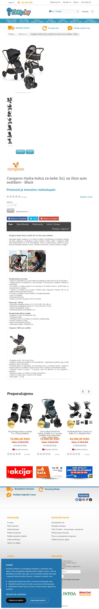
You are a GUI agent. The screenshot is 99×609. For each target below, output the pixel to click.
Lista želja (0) (86, 2)
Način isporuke (13, 526)
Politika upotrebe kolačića (17, 536)
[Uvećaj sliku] (15, 424)
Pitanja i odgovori (60, 229)
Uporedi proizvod (22, 211)
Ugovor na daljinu (14, 543)
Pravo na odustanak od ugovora (64, 536)
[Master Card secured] (85, 593)
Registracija (54, 2)
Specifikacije (23, 224)
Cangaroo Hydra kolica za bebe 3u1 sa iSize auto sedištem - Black (54, 34)
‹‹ (9, 145)
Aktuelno (66, 2)
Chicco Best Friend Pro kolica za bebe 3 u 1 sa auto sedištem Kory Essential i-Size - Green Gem (50, 434)
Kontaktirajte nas (58, 523)
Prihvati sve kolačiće (16, 600)
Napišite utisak (86, 197)
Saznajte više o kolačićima (16, 594)
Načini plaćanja (13, 529)
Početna (11, 34)
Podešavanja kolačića (38, 600)
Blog (75, 2)
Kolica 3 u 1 (23, 34)
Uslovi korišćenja (13, 539)
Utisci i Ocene (53, 224)
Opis (10, 224)
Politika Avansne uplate (60, 539)
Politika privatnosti (14, 533)
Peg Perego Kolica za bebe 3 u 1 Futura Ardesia (20, 433)
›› (12, 145)
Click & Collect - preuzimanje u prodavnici (67, 529)
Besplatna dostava (59, 526)
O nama (10, 523)
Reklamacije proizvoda (60, 533)
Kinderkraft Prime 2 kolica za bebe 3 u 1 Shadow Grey (79, 433)
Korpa (87, 11)
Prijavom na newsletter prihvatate (66, 579)
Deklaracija (37, 224)
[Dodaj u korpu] (25, 424)
